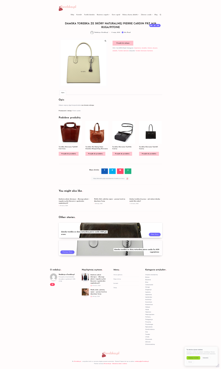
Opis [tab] (62, 93)
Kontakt (79, 14)
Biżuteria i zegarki (103, 14)
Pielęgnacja (149, 319)
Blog (156, 14)
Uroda (147, 337)
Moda (147, 309)
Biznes (147, 277)
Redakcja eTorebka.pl (67, 274)
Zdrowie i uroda (146, 14)
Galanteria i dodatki (140, 48)
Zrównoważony (150, 344)
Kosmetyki (148, 302)
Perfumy (148, 317)
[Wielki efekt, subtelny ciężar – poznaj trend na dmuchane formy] (85, 291)
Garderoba (148, 297)
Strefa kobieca (150, 329)
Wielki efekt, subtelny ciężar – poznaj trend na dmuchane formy (98, 292)
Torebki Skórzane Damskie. (144, 51)
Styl (146, 332)
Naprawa (148, 312)
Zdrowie (148, 342)
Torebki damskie (89, 14)
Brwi (146, 282)
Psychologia (149, 324)
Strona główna (118, 275)
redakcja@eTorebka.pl (142, 361)
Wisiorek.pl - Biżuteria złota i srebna (115, 363)
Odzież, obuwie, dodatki (130, 14)
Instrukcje (148, 299)
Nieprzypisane (149, 314)
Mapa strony (117, 279)
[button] (105, 40)
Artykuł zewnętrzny (151, 275)
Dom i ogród (116, 14)
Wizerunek (148, 339)
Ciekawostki (149, 285)
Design (147, 287)
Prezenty (148, 322)
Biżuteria (148, 280)
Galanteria (148, 295)
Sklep (72, 14)
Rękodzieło (149, 327)
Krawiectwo (149, 304)
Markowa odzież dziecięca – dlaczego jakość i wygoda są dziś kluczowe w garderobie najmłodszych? (74, 201)
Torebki (147, 334)
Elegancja (148, 290)
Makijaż (147, 307)
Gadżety (148, 292)
